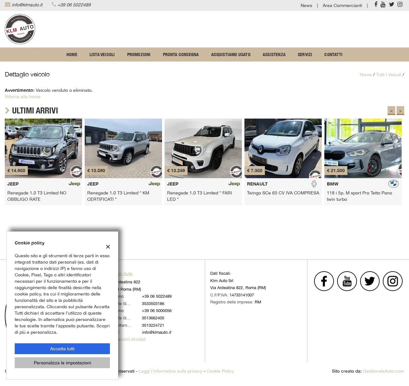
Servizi (305, 54)
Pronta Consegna (181, 54)
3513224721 (153, 325)
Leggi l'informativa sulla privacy (170, 371)
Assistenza (274, 54)
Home (71, 54)
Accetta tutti (62, 348)
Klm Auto (123, 273)
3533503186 (153, 303)
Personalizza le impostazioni (62, 362)
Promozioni (139, 54)
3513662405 (153, 317)
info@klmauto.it (27, 4)
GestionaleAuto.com (383, 371)
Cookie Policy (220, 371)
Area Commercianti (342, 5)
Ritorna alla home (23, 96)
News (306, 5)
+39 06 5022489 (74, 4)
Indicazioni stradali (127, 339)
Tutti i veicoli (388, 74)
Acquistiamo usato (231, 54)
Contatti (333, 54)
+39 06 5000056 (157, 310)
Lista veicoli (102, 54)
